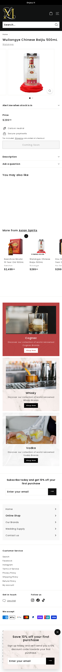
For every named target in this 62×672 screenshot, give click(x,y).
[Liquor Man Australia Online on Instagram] (32, 600)
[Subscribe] (52, 491)
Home (5, 34)
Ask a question (11, 163)
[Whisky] (31, 375)
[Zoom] (50, 91)
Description (10, 156)
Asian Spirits (28, 230)
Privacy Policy (9, 573)
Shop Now (31, 350)
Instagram (8, 565)
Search (6, 556)
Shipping (19, 138)
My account (8, 585)
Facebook (7, 560)
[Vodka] (31, 430)
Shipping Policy (10, 577)
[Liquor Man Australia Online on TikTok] (43, 600)
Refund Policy (9, 581)
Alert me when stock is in (17, 105)
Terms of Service (11, 569)
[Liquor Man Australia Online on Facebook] (38, 600)
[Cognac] (31, 320)
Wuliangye (8, 44)
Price (6, 115)
